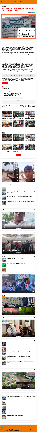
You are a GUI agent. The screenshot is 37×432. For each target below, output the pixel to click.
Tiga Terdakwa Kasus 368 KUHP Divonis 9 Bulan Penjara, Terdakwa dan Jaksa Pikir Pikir (18, 118)
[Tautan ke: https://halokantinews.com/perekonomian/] (34, 317)
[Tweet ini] (31, 12)
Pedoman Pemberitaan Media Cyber (14, 430)
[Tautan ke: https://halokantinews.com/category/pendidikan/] (34, 232)
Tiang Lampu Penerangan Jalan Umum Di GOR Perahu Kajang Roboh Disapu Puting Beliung (19, 351)
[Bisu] (32, 291)
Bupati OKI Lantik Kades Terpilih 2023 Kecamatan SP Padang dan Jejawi (10, 105)
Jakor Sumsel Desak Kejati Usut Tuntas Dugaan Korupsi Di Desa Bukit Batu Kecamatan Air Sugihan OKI (20, 361)
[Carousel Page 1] (16, 228)
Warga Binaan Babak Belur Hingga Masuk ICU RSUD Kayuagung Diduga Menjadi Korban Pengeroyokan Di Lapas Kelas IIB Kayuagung (21, 192)
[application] (18, 283)
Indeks (24, 429)
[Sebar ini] (29, 12)
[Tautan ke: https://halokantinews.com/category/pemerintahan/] (34, 160)
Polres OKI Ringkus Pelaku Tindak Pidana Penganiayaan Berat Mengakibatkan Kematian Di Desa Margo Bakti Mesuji (18, 312)
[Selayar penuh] (33, 291)
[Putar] (3, 291)
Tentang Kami (27, 429)
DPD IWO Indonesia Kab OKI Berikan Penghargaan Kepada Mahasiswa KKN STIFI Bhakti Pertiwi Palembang (27, 105)
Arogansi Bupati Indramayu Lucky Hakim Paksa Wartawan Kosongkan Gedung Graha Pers (18, 356)
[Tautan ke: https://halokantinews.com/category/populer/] (34, 340)
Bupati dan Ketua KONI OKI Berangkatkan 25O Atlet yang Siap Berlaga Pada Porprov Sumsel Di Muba (20, 410)
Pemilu (2, 12)
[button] (18, 283)
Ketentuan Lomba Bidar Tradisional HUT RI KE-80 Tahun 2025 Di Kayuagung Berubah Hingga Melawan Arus (21, 396)
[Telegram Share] (32, 12)
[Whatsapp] (34, 12)
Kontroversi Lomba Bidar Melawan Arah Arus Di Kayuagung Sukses (15, 401)
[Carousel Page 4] (19, 228)
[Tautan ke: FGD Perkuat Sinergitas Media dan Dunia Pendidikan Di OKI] (18, 244)
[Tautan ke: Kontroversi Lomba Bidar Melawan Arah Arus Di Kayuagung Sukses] (4, 402)
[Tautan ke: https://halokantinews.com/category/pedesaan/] (34, 295)
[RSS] (18, 102)
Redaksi (31, 429)
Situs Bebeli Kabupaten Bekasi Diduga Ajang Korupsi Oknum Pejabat (16, 263)
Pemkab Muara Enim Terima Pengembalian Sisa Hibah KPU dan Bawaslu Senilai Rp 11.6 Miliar (6, 128)
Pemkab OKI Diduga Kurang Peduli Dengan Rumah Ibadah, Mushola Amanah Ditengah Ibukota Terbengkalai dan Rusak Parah (17, 387)
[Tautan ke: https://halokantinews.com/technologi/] (34, 256)
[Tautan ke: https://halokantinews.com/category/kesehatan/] (34, 210)
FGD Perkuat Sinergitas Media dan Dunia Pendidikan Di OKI (12, 250)
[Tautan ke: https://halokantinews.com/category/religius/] (34, 370)
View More (18, 155)
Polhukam (5, 12)
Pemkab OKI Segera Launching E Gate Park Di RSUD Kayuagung (15, 258)
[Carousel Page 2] (17, 228)
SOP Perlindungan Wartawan (4, 430)
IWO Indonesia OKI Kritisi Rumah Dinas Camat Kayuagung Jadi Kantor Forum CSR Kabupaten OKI (19, 196)
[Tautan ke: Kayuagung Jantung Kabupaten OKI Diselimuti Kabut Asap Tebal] (4, 188)
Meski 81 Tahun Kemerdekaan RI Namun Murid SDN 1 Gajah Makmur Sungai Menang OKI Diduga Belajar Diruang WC (20, 202)
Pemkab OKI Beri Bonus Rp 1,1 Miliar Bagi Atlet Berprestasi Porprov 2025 (16, 415)
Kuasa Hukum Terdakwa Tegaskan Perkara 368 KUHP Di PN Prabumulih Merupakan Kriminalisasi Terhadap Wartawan (29, 118)
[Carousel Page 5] (20, 228)
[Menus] (2, 1)
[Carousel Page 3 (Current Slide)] (18, 228)
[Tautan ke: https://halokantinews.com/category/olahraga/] (34, 394)
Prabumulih (7, 12)
